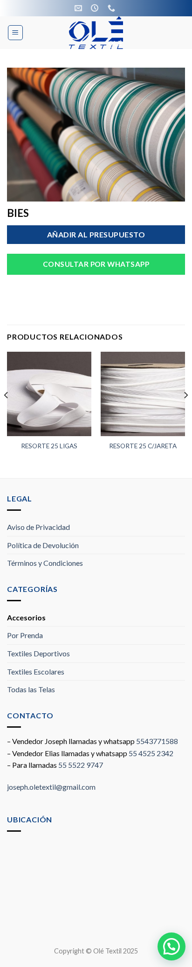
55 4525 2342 (151, 753)
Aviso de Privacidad (38, 526)
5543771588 (157, 741)
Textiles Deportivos (38, 653)
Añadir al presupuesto (96, 234)
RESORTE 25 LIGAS (49, 446)
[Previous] (6, 414)
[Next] (185, 414)
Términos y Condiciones (45, 562)
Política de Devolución (43, 545)
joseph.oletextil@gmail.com (51, 786)
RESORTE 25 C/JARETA (143, 446)
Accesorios (26, 617)
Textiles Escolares (35, 671)
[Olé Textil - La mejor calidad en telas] (96, 32)
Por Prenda (25, 635)
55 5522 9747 (80, 764)
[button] (171, 946)
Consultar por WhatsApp (96, 264)
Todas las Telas (31, 689)
